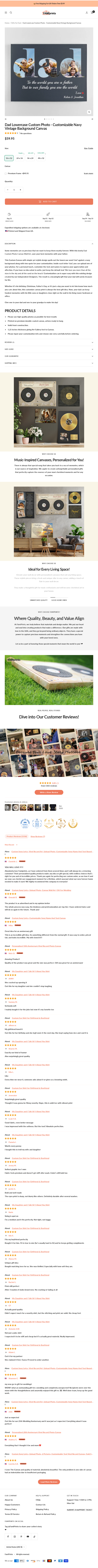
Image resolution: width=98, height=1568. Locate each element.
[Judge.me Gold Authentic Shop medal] (49, 823)
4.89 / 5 (55, 783)
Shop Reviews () (38, 836)
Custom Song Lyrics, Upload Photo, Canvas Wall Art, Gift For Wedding (41, 890)
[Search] (11, 13)
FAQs (38, 1500)
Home (7, 23)
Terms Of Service (12, 1514)
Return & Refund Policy (46, 1514)
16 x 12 (9, 158)
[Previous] (6, 119)
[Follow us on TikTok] (34, 1536)
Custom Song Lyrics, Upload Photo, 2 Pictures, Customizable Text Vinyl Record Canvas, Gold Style (52, 1454)
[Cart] (92, 12)
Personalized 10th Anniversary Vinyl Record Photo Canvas (36, 946)
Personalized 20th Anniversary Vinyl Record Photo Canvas (36, 1432)
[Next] (92, 119)
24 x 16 (19, 158)
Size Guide (88, 148)
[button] (11, 133)
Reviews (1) (9, 342)
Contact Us (40, 1504)
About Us (9, 1500)
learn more (88, 173)
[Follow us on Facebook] (8, 1536)
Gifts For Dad (16, 23)
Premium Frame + (18, 173)
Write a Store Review (49, 792)
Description (10, 244)
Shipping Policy (42, 1509)
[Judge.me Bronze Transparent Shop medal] (61, 823)
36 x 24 (30, 158)
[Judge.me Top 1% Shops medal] (73, 823)
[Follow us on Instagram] (14, 1536)
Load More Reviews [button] (49, 1482)
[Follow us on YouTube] (27, 1536)
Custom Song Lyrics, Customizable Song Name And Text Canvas (39, 918)
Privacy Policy (11, 1509)
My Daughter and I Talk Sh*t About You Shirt (31, 971)
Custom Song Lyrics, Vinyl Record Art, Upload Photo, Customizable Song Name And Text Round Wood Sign (52, 851)
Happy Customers (12, 1504)
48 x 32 (41, 158)
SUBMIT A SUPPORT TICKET (79, 1510)
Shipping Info (11, 363)
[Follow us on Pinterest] (21, 1536)
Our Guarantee (12, 356)
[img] (49, 783)
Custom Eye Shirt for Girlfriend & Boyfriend (30, 1018)
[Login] (87, 13)
